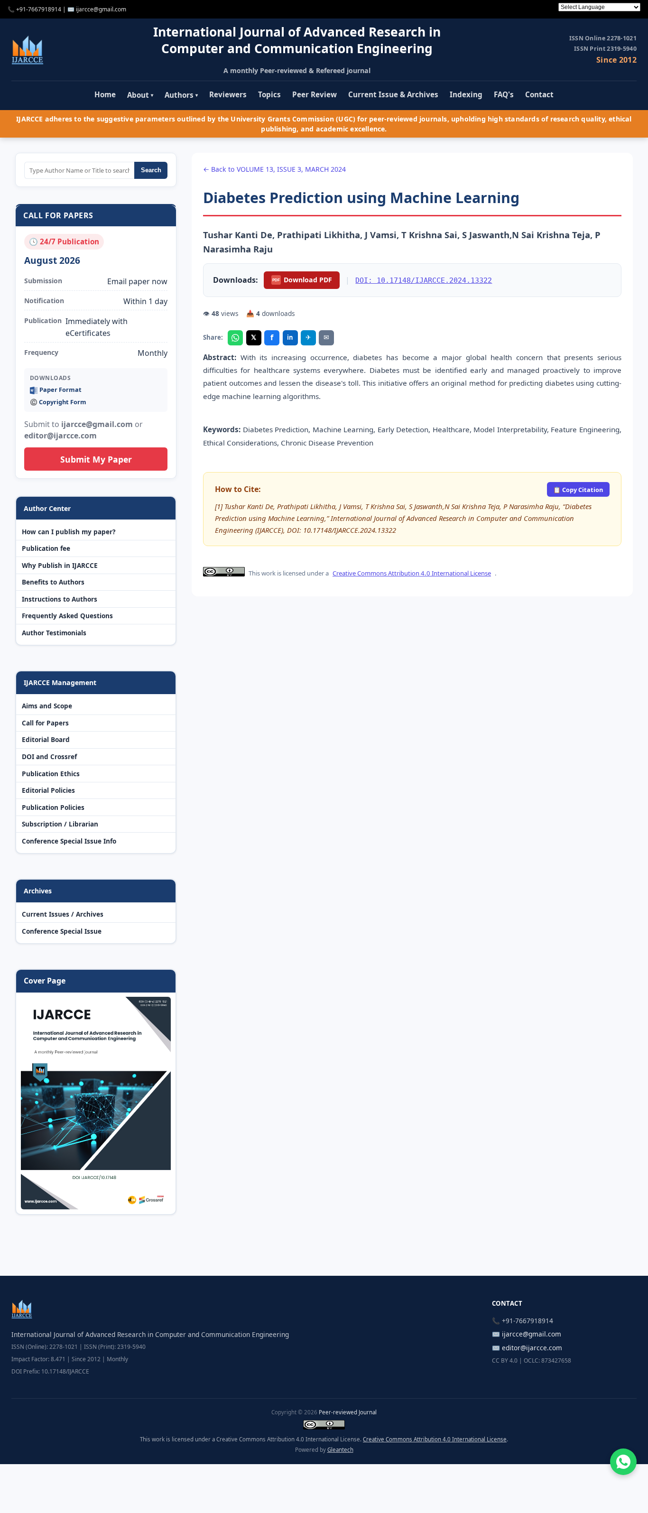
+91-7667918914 (38, 9)
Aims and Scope (47, 705)
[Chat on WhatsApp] (623, 1461)
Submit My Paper (96, 459)
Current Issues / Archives (62, 914)
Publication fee (46, 548)
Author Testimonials (54, 632)
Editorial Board (46, 739)
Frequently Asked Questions (67, 615)
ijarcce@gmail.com (101, 9)
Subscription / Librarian (60, 823)
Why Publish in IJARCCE (60, 565)
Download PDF (302, 279)
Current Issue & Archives (393, 94)
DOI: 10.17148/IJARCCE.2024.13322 (423, 280)
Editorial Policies (48, 790)
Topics (269, 94)
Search (151, 170)
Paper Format (60, 389)
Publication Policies (53, 807)
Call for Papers (45, 722)
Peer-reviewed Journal (348, 1412)
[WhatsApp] (235, 337)
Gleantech (340, 1449)
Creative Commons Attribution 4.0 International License (412, 573)
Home (105, 94)
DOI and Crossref (49, 756)
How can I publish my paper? (68, 531)
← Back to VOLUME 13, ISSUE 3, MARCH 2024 (274, 169)
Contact (539, 94)
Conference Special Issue (62, 931)
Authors (181, 95)
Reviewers (228, 94)
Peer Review (314, 94)
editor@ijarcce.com (532, 1347)
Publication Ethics (51, 773)
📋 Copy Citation (578, 489)
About (140, 95)
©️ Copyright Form (58, 402)
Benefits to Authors (53, 581)
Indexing (466, 94)
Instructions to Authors (59, 598)
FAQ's (504, 94)
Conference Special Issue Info (69, 840)
